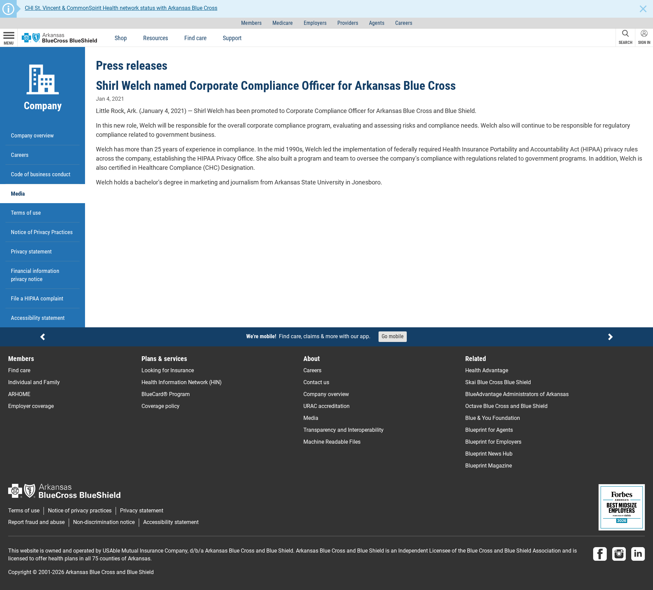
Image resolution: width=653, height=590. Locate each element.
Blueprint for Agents (489, 430)
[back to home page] (59, 37)
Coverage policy (160, 406)
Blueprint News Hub (489, 453)
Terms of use (26, 212)
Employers (315, 23)
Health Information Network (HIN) (181, 382)
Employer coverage (31, 406)
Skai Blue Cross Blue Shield (498, 382)
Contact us (316, 382)
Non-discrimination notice (104, 522)
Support (232, 38)
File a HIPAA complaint (37, 298)
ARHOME (19, 394)
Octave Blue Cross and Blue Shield (506, 406)
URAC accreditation (326, 406)
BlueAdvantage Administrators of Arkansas (517, 394)
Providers (347, 23)
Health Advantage (486, 370)
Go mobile (393, 336)
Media (18, 193)
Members (251, 23)
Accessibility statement (38, 317)
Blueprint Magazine (488, 465)
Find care (195, 38)
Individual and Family (34, 382)
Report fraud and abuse (36, 522)
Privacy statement (31, 251)
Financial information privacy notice (35, 274)
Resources (155, 38)
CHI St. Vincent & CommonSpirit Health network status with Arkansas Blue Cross (121, 8)
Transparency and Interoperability (343, 430)
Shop (121, 38)
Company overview (32, 135)
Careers (403, 23)
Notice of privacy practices (80, 511)
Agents (376, 23)
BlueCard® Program (165, 394)
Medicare (282, 23)
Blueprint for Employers (493, 442)
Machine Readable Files (332, 442)
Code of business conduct (40, 174)
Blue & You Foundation (492, 418)
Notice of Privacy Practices (42, 232)
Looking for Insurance (167, 370)
